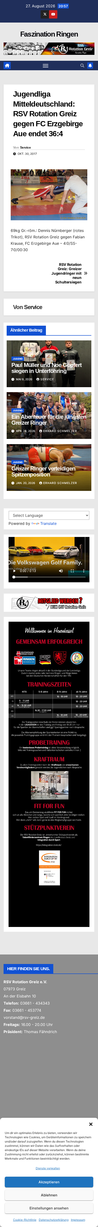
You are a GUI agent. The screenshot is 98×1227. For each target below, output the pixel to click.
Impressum (78, 1220)
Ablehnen (49, 1195)
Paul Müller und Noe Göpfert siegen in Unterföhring (46, 368)
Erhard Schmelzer (60, 431)
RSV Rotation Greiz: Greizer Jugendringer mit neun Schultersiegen (66, 273)
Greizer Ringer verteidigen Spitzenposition (43, 471)
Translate (48, 523)
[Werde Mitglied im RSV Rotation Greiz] (49, 602)
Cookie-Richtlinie (24, 1220)
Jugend (18, 358)
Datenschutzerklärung (54, 1220)
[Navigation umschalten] (45, 65)
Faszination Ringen (49, 34)
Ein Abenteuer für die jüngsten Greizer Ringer (48, 420)
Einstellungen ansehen (49, 1208)
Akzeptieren (49, 1182)
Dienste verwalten (48, 1168)
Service (25, 147)
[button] (90, 1123)
